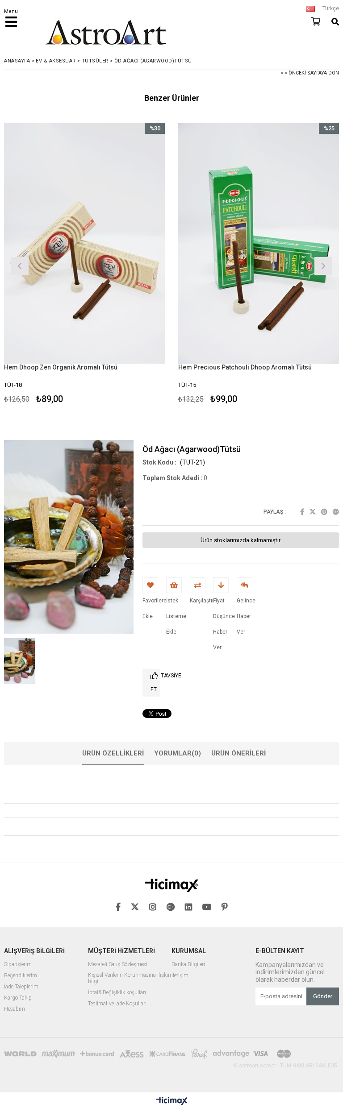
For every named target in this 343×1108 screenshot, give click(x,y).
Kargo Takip (18, 998)
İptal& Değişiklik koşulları (117, 993)
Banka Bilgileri (188, 964)
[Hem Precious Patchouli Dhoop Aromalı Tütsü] (258, 243)
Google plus (336, 512)
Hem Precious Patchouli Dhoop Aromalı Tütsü (245, 367)
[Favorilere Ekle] (84, 265)
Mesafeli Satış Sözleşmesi (117, 964)
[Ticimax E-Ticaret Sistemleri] (172, 1101)
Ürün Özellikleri (113, 753)
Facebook (302, 512)
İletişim (180, 976)
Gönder (322, 996)
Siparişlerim (18, 964)
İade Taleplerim (21, 987)
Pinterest (324, 512)
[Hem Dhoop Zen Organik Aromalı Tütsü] (84, 243)
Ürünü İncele (125, 265)
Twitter (313, 512)
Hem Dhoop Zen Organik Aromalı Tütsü (60, 367)
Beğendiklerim (20, 976)
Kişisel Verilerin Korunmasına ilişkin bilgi (129, 978)
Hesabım (14, 1009)
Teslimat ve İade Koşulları (117, 1004)
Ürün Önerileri (238, 753)
